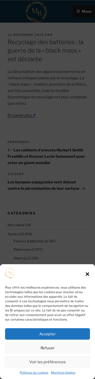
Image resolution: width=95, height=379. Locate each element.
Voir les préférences (47, 362)
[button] (87, 274)
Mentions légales (63, 372)
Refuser (48, 348)
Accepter (47, 334)
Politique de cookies (34, 372)
